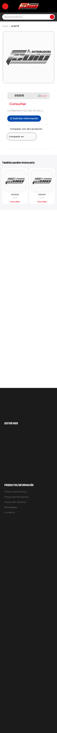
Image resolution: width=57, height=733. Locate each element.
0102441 (42, 194)
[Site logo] (28, 6)
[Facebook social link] (26, 137)
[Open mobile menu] (5, 6)
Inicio (5, 26)
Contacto (9, 512)
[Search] (52, 17)
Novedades (10, 507)
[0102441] (42, 181)
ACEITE (15, 26)
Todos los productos (15, 491)
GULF (15, 198)
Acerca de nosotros (15, 502)
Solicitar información (25, 118)
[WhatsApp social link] (33, 137)
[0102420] (15, 181)
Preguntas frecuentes (16, 496)
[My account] (53, 6)
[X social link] (29, 137)
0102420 (15, 194)
